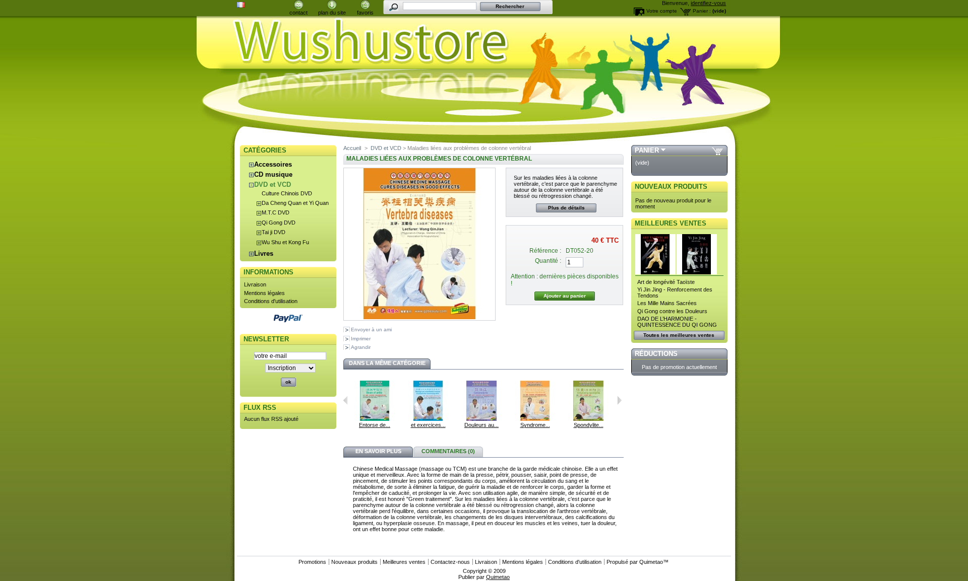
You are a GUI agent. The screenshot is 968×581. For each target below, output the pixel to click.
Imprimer (361, 338)
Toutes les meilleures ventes (678, 335)
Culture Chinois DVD (287, 193)
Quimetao (651, 562)
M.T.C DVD (275, 212)
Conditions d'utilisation (270, 301)
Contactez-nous (450, 562)
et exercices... (428, 425)
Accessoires (273, 164)
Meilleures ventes (670, 223)
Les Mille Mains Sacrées (667, 303)
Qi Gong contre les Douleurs (672, 311)
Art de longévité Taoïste (666, 282)
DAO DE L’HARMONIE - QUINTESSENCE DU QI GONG (677, 322)
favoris (365, 13)
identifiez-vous (708, 3)
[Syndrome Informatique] (535, 419)
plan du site (332, 13)
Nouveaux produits (671, 186)
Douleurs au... (481, 425)
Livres (263, 253)
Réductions (656, 353)
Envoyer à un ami (371, 329)
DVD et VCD (272, 184)
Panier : (702, 11)
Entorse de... (374, 425)
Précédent (345, 400)
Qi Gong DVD (278, 223)
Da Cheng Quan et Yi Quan (295, 203)
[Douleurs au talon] (481, 419)
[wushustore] (484, 41)
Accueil (352, 148)
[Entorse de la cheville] (374, 419)
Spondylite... (588, 425)
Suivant (619, 400)
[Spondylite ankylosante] (588, 419)
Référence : (545, 250)
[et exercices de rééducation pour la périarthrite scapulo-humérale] (428, 419)
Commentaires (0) (448, 451)
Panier (647, 150)
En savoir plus (378, 451)
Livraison (255, 284)
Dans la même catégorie (387, 363)
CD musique (273, 174)
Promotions (312, 562)
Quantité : (548, 260)
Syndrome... (535, 425)
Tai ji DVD (273, 232)
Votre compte (661, 11)
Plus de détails (566, 207)
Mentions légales (264, 293)
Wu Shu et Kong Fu (285, 242)
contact (298, 13)
